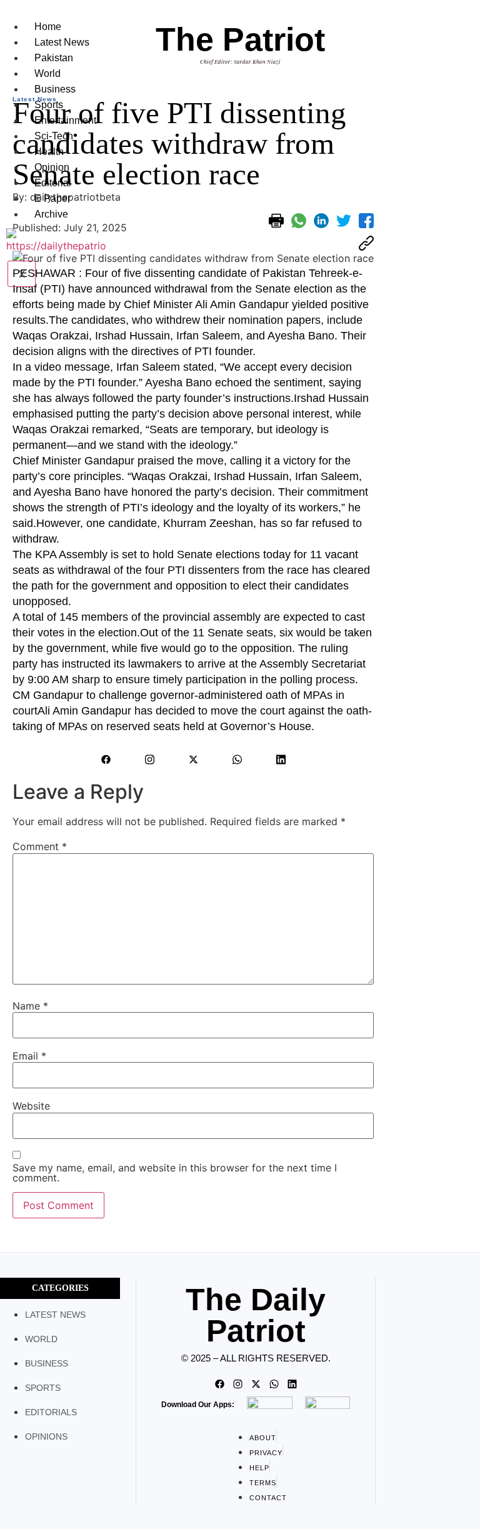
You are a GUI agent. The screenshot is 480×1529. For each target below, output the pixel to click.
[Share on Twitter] (343, 220)
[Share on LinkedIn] (321, 220)
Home (47, 26)
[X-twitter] (193, 759)
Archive (51, 214)
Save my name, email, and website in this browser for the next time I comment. (174, 1173)
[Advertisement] (429, 271)
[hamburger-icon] (106, 24)
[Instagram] (149, 759)
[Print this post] (276, 220)
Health (49, 151)
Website (31, 1106)
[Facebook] (105, 759)
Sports (48, 104)
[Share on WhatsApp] (298, 220)
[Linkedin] (280, 759)
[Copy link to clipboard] (366, 243)
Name (30, 1006)
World (47, 73)
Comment (39, 846)
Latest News (61, 42)
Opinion (51, 167)
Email (29, 1056)
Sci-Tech (53, 136)
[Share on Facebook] (366, 220)
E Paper (52, 198)
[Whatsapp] (237, 759)
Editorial (52, 183)
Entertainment (65, 120)
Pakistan (53, 58)
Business (55, 89)
